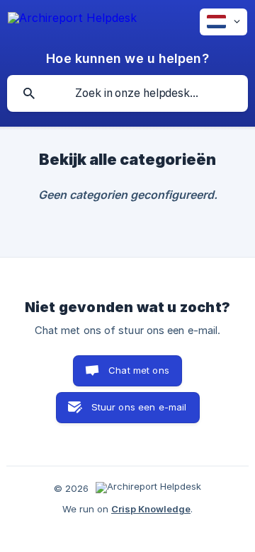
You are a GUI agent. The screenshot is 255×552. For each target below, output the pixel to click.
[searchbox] (127, 93)
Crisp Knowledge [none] (151, 508)
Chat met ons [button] (138, 370)
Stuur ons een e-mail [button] (139, 407)
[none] (72, 20)
